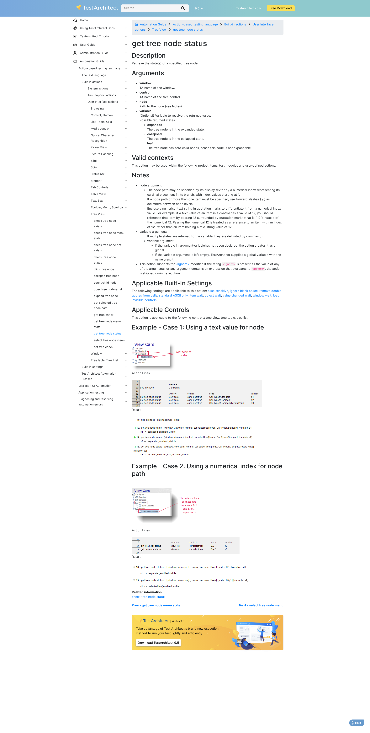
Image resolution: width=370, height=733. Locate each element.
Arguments (148, 73)
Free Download (281, 8)
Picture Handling (102, 154)
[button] (199, 8)
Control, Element (102, 115)
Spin (94, 167)
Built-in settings (92, 367)
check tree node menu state (109, 235)
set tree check (103, 347)
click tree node (104, 269)
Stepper (96, 181)
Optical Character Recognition (102, 138)
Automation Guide (153, 24)
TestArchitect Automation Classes (99, 376)
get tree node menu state (107, 324)
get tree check (104, 315)
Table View (98, 194)
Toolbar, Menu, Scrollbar (107, 207)
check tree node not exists (107, 247)
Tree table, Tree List (104, 360)
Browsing (97, 108)
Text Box (97, 200)
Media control (100, 128)
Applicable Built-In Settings (172, 283)
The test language (94, 75)
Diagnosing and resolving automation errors (95, 401)
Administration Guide (94, 53)
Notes (140, 175)
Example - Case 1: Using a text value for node (198, 327)
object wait (213, 295)
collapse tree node (106, 276)
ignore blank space (244, 291)
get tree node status (188, 29)
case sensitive (218, 291)
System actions (98, 88)
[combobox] (155, 8)
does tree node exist (108, 289)
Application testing (91, 392)
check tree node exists (105, 223)
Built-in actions (235, 24)
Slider (95, 161)
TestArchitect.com (248, 8)
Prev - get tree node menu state (156, 605)
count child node (105, 282)
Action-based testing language (195, 24)
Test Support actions (102, 95)
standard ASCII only (173, 295)
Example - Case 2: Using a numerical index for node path (207, 469)
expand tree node (106, 296)
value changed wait (237, 295)
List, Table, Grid (101, 122)
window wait (262, 295)
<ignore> (183, 264)
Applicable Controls (160, 309)
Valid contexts (152, 157)
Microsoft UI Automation (94, 386)
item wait (196, 295)
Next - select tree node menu (261, 605)
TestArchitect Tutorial (94, 36)
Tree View (159, 29)
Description (149, 55)
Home (84, 20)
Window (96, 353)
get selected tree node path (105, 305)
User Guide (87, 44)
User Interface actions (103, 102)
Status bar (97, 174)
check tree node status (148, 597)
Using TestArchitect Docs (97, 28)
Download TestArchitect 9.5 (158, 643)
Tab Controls (99, 187)
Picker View (99, 147)
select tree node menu (109, 340)
